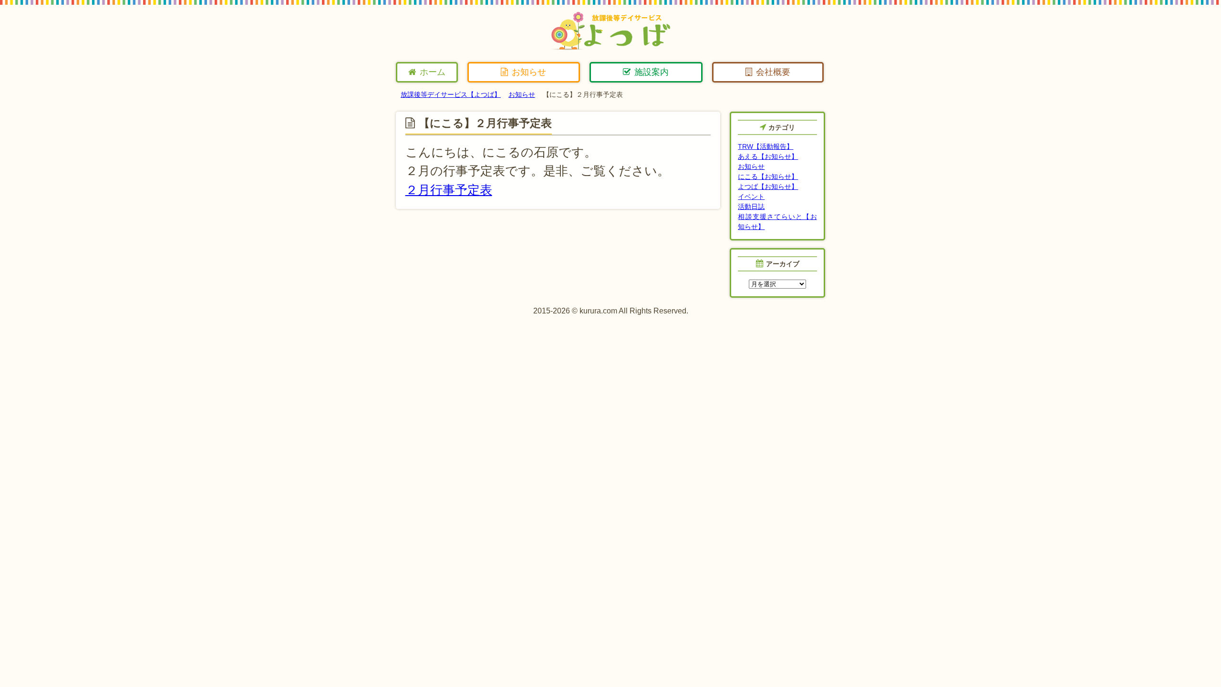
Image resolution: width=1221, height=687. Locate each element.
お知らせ (529, 72)
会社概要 (773, 72)
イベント (751, 196)
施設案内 (651, 72)
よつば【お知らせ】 (768, 186)
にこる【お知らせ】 (768, 176)
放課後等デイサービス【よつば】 (451, 94)
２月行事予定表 (448, 190)
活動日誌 (751, 206)
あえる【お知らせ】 (768, 156)
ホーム (432, 72)
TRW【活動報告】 (765, 146)
